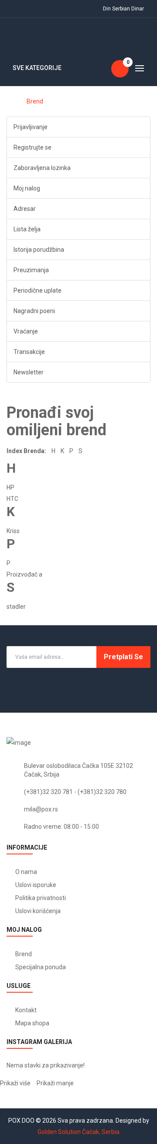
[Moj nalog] (12, 9)
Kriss (13, 530)
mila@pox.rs (41, 809)
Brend (35, 101)
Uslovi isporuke (35, 884)
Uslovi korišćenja (38, 910)
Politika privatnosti (40, 897)
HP (10, 487)
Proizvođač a (24, 574)
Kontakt (26, 1010)
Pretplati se (123, 657)
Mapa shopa (32, 1023)
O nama (26, 871)
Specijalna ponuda (40, 967)
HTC (12, 498)
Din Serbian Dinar (125, 9)
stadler (16, 606)
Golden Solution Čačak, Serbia (78, 1131)
